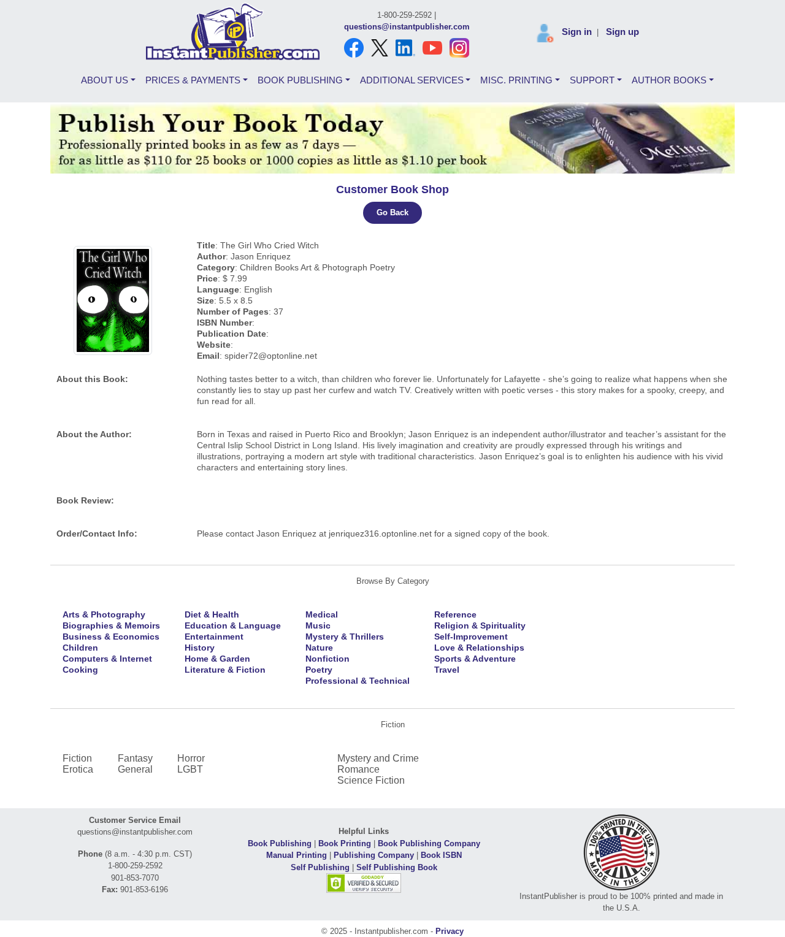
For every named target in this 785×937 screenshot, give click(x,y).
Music (318, 625)
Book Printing (344, 843)
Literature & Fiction (225, 670)
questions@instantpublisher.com (407, 26)
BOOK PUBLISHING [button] (300, 80)
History (200, 647)
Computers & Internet (107, 659)
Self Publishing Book (396, 867)
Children (80, 647)
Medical (321, 614)
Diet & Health (212, 614)
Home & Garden (217, 659)
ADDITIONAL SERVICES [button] (412, 80)
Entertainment (214, 636)
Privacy (449, 931)
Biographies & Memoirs (111, 625)
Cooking (80, 670)
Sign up (622, 31)
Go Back (392, 212)
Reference (455, 614)
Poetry (318, 670)
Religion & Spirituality (480, 625)
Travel (446, 670)
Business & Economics (111, 636)
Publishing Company (374, 855)
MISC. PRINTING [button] (516, 80)
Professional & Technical (357, 681)
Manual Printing (296, 855)
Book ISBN (441, 855)
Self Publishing (320, 867)
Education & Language (233, 625)
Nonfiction (327, 659)
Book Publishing (280, 843)
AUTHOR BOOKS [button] (669, 80)
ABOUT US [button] (104, 80)
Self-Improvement (471, 636)
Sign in (577, 31)
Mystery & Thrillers (344, 636)
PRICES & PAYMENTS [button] (192, 80)
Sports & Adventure (475, 659)
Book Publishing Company (429, 843)
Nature (319, 647)
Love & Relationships (479, 647)
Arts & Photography (104, 614)
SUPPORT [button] (592, 80)
